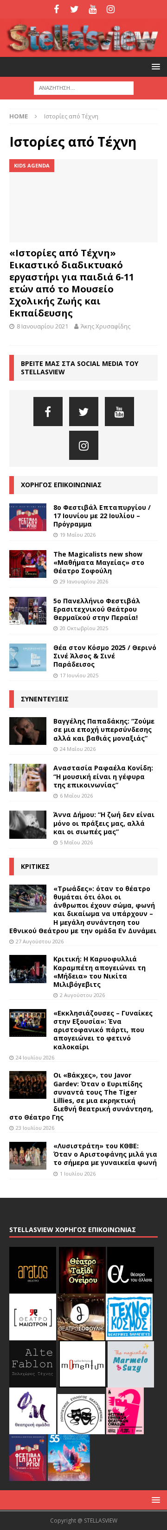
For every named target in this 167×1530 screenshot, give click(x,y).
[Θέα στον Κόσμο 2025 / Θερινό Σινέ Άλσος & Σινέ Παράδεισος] (27, 657)
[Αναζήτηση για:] (84, 87)
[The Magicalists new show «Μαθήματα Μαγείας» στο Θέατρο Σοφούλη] (27, 564)
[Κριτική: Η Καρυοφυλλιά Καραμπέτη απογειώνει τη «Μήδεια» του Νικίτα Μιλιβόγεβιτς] (27, 969)
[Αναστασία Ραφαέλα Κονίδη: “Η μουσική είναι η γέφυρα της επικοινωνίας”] (27, 778)
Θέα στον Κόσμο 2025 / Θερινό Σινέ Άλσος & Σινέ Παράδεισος (104, 656)
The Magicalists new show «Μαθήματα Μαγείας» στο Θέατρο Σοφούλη (98, 562)
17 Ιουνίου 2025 (79, 675)
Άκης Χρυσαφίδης (105, 326)
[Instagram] (111, 9)
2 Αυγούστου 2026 (82, 994)
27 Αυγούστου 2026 (40, 941)
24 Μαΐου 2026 (78, 748)
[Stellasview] (83, 51)
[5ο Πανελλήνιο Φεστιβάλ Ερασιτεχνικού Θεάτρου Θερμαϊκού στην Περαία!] (27, 611)
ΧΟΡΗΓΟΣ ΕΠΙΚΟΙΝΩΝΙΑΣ (61, 484)
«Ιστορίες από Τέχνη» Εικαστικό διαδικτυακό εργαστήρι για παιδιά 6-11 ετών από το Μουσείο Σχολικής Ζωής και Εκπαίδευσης (71, 283)
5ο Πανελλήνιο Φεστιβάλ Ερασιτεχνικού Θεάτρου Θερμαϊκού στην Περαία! (96, 609)
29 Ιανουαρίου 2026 (84, 581)
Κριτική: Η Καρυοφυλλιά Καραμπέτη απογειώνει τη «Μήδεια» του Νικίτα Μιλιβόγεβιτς (99, 971)
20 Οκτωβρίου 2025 (84, 628)
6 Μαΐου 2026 (76, 795)
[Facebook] (56, 9)
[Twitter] (74, 9)
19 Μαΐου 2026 (78, 534)
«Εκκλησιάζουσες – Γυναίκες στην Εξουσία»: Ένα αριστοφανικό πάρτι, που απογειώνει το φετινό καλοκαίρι (103, 1030)
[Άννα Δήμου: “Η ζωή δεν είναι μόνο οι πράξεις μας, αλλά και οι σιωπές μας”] (27, 824)
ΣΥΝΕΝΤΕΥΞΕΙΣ (45, 698)
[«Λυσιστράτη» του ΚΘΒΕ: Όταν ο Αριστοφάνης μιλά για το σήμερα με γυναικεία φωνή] (27, 1156)
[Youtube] (92, 9)
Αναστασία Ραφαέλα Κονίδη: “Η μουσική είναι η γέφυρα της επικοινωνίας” (103, 776)
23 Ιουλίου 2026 (35, 1127)
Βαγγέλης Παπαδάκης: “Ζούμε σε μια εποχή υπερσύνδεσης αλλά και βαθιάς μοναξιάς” (103, 729)
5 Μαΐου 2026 (76, 842)
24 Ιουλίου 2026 (35, 1057)
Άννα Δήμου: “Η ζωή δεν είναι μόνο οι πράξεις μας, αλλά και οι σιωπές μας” (103, 823)
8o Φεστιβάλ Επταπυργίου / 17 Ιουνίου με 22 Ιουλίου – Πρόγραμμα (102, 515)
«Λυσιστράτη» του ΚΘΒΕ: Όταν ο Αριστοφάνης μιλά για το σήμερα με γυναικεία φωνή (105, 1154)
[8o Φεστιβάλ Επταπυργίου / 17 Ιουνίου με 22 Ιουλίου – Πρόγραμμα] (27, 517)
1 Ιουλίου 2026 (78, 1173)
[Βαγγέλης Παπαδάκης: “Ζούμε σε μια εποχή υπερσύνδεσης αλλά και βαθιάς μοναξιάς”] (27, 731)
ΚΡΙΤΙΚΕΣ (35, 866)
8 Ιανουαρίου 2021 (42, 326)
